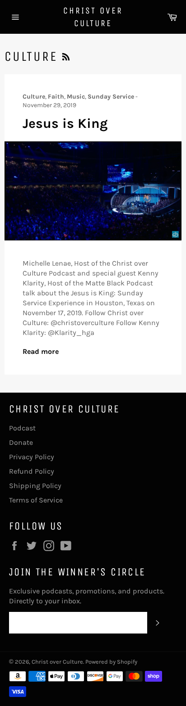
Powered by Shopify (111, 661)
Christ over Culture (93, 16)
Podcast (22, 428)
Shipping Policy (35, 485)
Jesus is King (65, 123)
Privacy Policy (31, 457)
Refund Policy (31, 471)
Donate (21, 442)
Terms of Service (36, 500)
